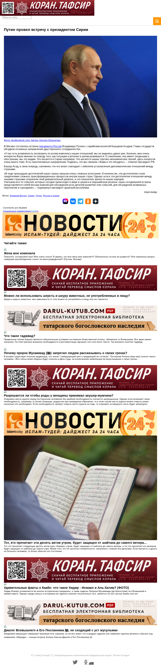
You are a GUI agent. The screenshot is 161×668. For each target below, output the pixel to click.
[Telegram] (80, 201)
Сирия (31, 195)
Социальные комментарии (21, 211)
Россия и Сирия (51, 195)
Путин (39, 195)
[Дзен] (95, 201)
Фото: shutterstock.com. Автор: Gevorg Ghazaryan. (32, 140)
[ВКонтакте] (73, 201)
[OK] (88, 201)
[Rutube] (65, 201)
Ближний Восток (18, 195)
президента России (50, 146)
